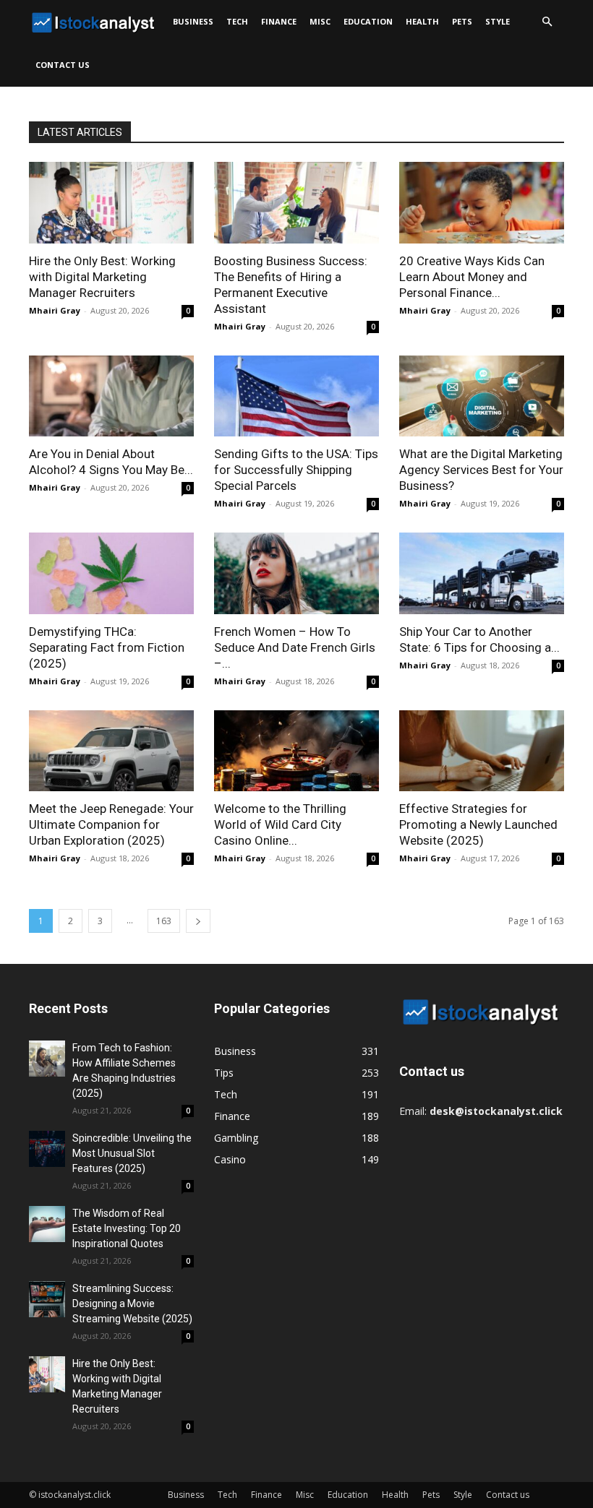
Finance (278, 21)
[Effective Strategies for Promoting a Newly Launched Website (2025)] (481, 751)
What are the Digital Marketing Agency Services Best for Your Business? (481, 470)
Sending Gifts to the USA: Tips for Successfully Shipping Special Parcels (296, 470)
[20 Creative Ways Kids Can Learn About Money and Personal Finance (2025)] (481, 203)
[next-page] (198, 921)
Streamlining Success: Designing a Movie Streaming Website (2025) (132, 1303)
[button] (546, 22)
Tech (237, 21)
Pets (462, 21)
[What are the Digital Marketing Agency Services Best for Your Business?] (481, 396)
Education (368, 21)
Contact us (62, 64)
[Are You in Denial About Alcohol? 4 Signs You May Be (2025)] (111, 396)
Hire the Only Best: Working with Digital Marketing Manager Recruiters (102, 277)
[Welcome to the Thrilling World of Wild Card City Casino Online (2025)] (296, 751)
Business (193, 21)
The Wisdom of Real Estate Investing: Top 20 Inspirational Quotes (126, 1228)
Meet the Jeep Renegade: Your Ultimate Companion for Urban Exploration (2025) (111, 824)
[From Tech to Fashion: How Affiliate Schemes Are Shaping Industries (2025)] (47, 1058)
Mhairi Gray (54, 310)
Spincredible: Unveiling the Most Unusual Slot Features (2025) (132, 1153)
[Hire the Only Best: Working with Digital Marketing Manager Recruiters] (111, 203)
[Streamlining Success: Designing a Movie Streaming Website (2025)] (47, 1299)
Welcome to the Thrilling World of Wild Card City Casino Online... (280, 824)
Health (422, 21)
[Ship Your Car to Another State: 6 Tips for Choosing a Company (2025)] (481, 573)
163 (163, 921)
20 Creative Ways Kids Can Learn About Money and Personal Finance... (472, 277)
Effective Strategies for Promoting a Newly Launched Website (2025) (478, 824)
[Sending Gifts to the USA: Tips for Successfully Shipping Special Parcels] (296, 396)
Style (497, 21)
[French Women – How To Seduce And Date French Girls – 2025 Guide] (296, 573)
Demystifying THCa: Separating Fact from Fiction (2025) (106, 647)
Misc (320, 21)
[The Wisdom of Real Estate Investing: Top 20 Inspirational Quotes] (47, 1224)
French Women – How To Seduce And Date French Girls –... (294, 647)
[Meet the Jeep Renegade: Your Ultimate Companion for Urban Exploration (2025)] (111, 751)
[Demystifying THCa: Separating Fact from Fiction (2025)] (111, 573)
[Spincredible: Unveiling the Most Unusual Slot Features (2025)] (47, 1149)
